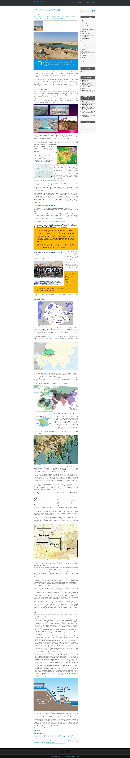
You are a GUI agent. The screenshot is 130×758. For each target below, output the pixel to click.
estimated (44, 623)
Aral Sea (49, 736)
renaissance (39, 741)
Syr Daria (48, 741)
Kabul (39, 738)
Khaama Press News (50, 222)
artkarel (52, 736)
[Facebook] (35, 732)
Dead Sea (44, 737)
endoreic (63, 737)
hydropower (74, 737)
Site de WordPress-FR (86, 130)
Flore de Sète (84, 88)
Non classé (84, 57)
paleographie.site (85, 115)
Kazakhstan (54, 738)
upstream (36, 742)
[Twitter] (34, 732)
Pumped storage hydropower (68, 740)
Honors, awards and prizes (87, 44)
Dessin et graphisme (86, 33)
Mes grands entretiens (86, 55)
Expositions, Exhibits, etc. (90, 2)
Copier (83, 27)
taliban (56, 741)
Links (83, 49)
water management (47, 742)
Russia (43, 741)
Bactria (59, 736)
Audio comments (85, 22)
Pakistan (60, 740)
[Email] (37, 732)
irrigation (35, 738)
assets (56, 736)
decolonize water (51, 737)
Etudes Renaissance (85, 38)
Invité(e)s (83, 47)
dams (40, 737)
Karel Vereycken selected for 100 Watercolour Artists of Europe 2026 (88, 91)
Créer (83, 31)
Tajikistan (53, 741)
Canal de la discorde (72, 736)
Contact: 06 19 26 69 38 (79, 2)
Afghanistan (38, 736)
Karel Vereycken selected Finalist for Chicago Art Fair (88, 81)
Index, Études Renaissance (88, 116)
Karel (42, 738)
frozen (70, 737)
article (66, 259)
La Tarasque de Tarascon (86, 86)
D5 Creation (68, 756)
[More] (41, 732)
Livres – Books (84, 51)
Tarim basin (61, 741)
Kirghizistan (60, 738)
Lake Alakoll (72, 738)
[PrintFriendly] (38, 732)
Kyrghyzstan (66, 738)
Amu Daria (44, 736)
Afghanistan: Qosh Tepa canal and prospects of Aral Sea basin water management (55, 18)
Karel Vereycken (44, 14)
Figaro (67, 737)
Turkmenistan (74, 741)
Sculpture (83, 61)
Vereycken (40, 742)
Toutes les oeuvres (85, 63)
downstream (58, 737)
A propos (71, 2)
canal (66, 736)
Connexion (84, 125)
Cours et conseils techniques (87, 29)
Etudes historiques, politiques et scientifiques (53, 735)
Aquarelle (83, 20)
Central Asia (36, 737)
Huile (83, 45)
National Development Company (50, 740)
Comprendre (40, 735)
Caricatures (84, 24)
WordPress (77, 756)
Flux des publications (86, 127)
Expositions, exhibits (86, 40)
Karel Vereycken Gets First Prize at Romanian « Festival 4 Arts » (88, 84)
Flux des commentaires (86, 129)
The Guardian (68, 741)
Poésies (83, 59)
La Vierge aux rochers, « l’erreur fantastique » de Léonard (88, 108)
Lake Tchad (40, 740)
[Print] (40, 732)
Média (83, 53)
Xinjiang (53, 742)
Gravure (83, 42)
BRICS (63, 736)
